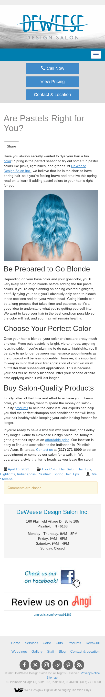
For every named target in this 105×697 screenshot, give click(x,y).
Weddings (19, 651)
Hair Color (49, 469)
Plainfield (45, 474)
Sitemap (52, 677)
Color (47, 643)
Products (74, 643)
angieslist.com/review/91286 (53, 614)
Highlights (7, 474)
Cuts (59, 643)
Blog (62, 651)
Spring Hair (62, 474)
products (21, 408)
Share (11, 146)
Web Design (32, 690)
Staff (50, 651)
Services (31, 643)
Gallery (37, 651)
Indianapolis (26, 474)
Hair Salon (67, 469)
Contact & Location (52, 94)
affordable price (57, 440)
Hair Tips (84, 469)
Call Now (54, 68)
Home (15, 643)
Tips (76, 474)
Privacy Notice (90, 673)
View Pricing (53, 81)
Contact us (44, 450)
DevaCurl (93, 643)
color (7, 161)
